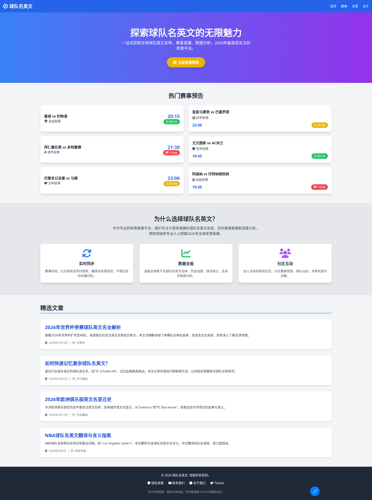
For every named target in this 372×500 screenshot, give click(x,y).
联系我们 (178, 483)
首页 (333, 6)
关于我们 (199, 483)
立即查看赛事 (188, 62)
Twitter (219, 483)
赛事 (344, 6)
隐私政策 (157, 483)
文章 (355, 6)
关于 (366, 6)
